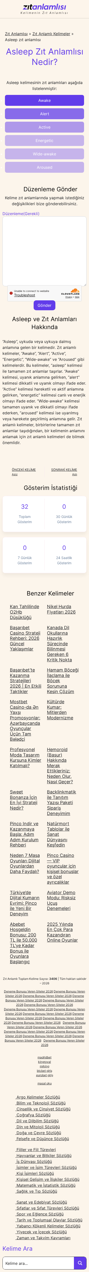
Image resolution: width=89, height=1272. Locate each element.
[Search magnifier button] (80, 1263)
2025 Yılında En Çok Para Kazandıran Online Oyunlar (62, 932)
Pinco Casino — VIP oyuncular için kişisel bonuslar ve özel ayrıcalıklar (63, 869)
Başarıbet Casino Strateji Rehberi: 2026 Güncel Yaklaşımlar (25, 638)
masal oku (45, 1083)
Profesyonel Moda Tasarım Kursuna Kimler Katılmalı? (25, 757)
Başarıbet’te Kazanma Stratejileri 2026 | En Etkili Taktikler (25, 680)
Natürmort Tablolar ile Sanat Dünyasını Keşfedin (58, 834)
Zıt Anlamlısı (16, 33)
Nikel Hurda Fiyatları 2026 (61, 609)
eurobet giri (44, 1075)
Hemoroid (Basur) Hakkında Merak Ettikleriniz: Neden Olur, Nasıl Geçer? (60, 765)
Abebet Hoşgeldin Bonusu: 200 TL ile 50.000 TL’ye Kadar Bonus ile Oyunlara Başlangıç (23, 943)
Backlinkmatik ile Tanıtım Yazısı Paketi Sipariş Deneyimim (61, 802)
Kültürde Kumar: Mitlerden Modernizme (60, 709)
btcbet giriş (44, 1071)
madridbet (44, 1057)
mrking (44, 1066)
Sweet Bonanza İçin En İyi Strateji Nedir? (23, 800)
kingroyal (44, 1062)
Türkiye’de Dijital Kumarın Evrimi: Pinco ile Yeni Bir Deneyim (25, 903)
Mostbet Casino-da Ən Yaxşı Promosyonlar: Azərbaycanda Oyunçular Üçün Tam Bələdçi (25, 720)
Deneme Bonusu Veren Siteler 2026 (28, 991)
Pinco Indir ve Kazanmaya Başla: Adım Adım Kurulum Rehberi (24, 834)
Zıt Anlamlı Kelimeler (51, 33)
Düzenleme (21, 214)
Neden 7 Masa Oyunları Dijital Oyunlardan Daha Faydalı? (25, 863)
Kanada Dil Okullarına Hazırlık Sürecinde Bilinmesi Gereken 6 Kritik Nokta (59, 643)
